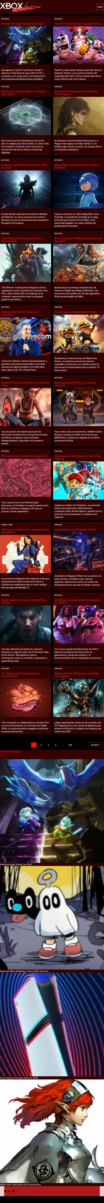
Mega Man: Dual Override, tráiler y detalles (77, 166)
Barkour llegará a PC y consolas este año (75, 384)
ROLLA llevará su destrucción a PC (24, 456)
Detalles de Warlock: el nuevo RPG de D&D (24, 166)
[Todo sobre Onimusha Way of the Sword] (25, 624)
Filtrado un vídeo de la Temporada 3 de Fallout (25, 531)
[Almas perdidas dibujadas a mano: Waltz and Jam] (52, 918)
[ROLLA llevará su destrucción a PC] (25, 478)
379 (70, 745)
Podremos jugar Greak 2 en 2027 (23, 23)
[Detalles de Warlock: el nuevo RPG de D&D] (25, 189)
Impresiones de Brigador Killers (75, 529)
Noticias (5, 19)
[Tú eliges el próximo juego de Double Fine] (25, 698)
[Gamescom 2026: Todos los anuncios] (25, 336)
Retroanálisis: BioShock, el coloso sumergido (76, 675)
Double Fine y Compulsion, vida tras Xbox (25, 384)
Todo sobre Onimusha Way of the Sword (23, 601)
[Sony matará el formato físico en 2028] (52, 1024)
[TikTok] (9, 1191)
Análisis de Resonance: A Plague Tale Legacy (76, 93)
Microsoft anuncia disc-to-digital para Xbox (23, 93)
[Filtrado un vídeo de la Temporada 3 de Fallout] (25, 554)
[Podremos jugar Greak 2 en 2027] (25, 45)
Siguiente (95, 745)
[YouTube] (13, 1191)
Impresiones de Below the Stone (75, 312)
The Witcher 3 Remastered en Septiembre (21, 240)
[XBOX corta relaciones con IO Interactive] (52, 1131)
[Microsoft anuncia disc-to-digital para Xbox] (25, 116)
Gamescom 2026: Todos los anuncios (20, 313)
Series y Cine (7, 525)
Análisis (58, 87)
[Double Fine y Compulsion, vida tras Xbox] (25, 407)
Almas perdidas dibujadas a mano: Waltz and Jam (24, 971)
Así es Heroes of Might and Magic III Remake (78, 240)
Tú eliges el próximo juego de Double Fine (20, 675)
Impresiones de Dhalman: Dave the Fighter (77, 457)
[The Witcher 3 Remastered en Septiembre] (25, 263)
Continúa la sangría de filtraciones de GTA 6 (77, 601)
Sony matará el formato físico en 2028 (19, 1078)
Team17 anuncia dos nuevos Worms (78, 23)
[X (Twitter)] (5, 1191)
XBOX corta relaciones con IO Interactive (20, 1184)
